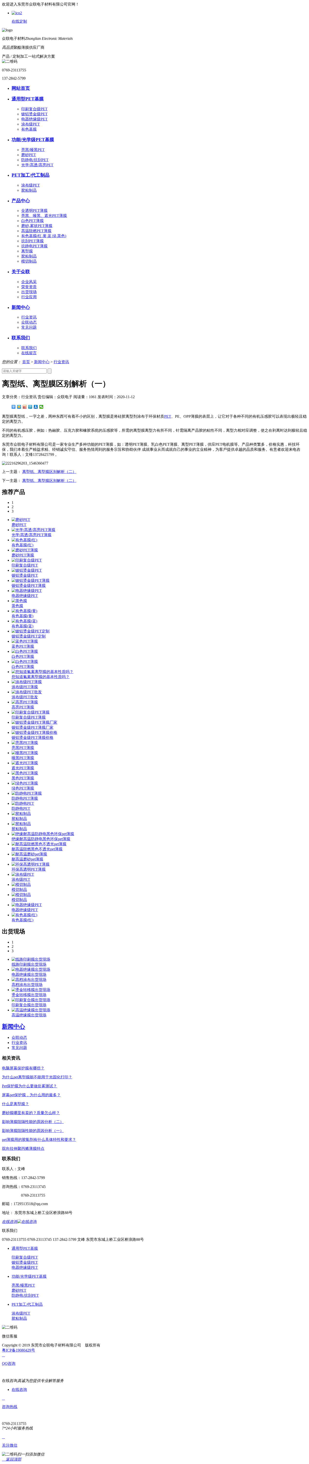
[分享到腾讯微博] (30, 407)
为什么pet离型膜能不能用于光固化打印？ (37, 1077)
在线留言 (29, 353)
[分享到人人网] (36, 407)
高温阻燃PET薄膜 (36, 231)
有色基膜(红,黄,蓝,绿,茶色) (43, 236)
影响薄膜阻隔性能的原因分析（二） (33, 1122)
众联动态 (29, 322)
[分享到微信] (41, 407)
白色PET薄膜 (32, 221)
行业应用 (29, 297)
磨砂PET (28, 155)
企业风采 (29, 282)
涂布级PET (30, 124)
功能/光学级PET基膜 (29, 1276)
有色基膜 (29, 129)
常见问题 (29, 327)
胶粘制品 (29, 190)
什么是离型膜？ (15, 1104)
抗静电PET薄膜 (34, 246)
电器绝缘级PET (34, 119)
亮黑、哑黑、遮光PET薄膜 (44, 216)
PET (167, 416)
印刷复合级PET (34, 109)
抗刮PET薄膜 (32, 241)
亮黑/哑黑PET (33, 150)
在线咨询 (19, 1390)
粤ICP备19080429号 (18, 1350)
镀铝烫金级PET (34, 114)
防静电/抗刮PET (35, 160)
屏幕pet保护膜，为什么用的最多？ (31, 1095)
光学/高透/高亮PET (37, 165)
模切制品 (29, 261)
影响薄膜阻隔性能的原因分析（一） (33, 1131)
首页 (26, 362)
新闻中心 (41, 362)
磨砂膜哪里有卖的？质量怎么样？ (31, 1113)
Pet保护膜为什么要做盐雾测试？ (29, 1086)
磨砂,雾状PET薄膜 (36, 226)
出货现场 (29, 292)
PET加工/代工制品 (27, 1304)
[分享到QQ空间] (19, 407)
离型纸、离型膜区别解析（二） (49, 472)
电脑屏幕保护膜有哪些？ (23, 1068)
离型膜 (27, 251)
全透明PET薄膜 (34, 210)
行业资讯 (29, 317)
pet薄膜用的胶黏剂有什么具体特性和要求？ (39, 1140)
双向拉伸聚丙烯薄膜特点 (23, 1148)
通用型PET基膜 (25, 1248)
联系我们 (29, 348)
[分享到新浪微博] (25, 407)
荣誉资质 (29, 287)
